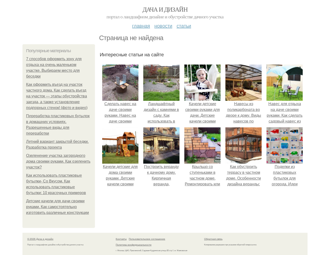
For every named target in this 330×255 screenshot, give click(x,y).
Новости (163, 25)
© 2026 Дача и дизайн (40, 238)
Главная (141, 25)
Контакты (121, 238)
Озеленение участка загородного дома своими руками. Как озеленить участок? (58, 161)
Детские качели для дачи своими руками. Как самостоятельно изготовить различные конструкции (57, 207)
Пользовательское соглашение (147, 238)
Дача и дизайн (165, 9)
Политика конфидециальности (133, 244)
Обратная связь (213, 238)
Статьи (184, 25)
